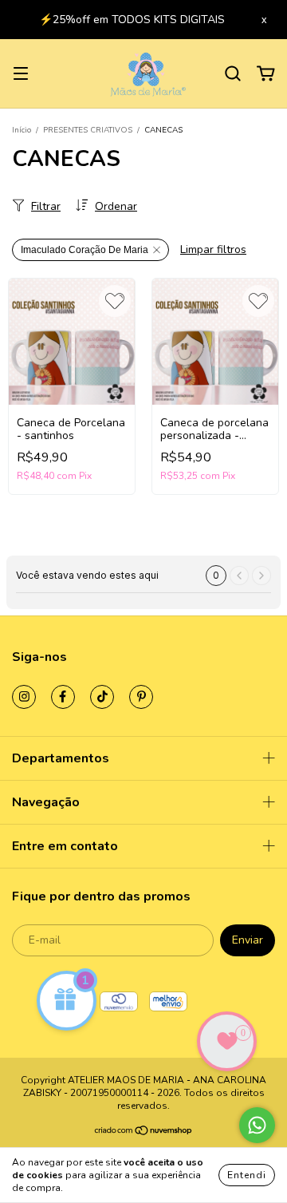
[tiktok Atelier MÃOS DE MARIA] (102, 697)
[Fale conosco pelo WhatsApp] (257, 1125)
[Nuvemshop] (144, 1132)
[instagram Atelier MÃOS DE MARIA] (24, 697)
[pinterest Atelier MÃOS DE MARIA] (141, 697)
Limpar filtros (213, 249)
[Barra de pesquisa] (233, 73)
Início (21, 130)
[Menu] (21, 73)
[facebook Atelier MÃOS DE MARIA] (63, 697)
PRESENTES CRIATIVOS (87, 130)
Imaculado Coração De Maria (84, 249)
